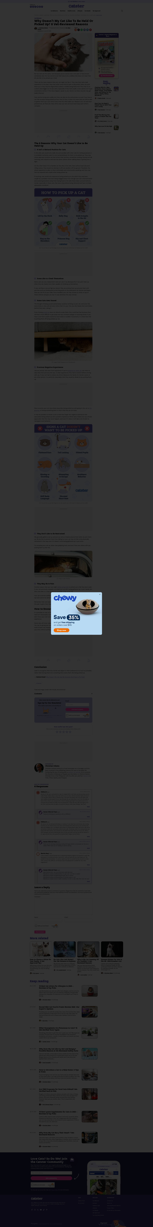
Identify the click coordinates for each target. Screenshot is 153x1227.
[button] (99, 594)
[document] (76, 613)
